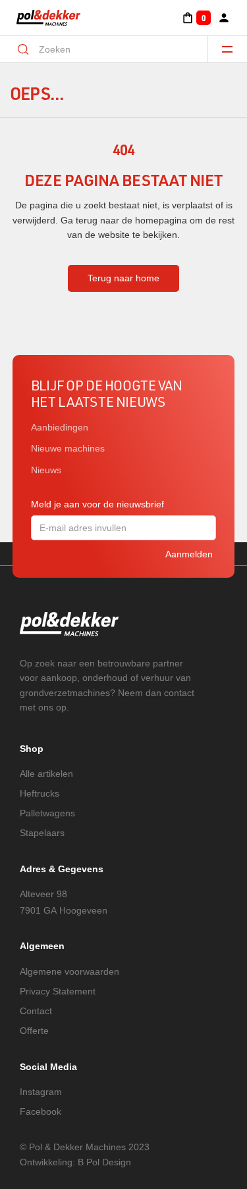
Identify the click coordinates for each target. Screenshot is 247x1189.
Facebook (40, 1111)
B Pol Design (104, 1162)
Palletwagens (47, 813)
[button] (196, 17)
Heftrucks (39, 793)
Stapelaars (42, 833)
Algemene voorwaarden (69, 971)
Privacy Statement (58, 991)
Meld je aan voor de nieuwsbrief (97, 504)
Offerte (34, 1030)
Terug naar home (123, 278)
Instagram (41, 1091)
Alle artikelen (46, 773)
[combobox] (112, 49)
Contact (36, 1011)
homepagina (161, 220)
